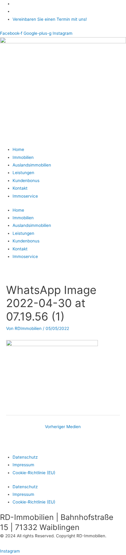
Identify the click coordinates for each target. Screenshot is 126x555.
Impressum (23, 464)
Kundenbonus (26, 180)
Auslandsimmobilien (32, 165)
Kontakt (20, 188)
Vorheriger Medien (63, 426)
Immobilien (23, 157)
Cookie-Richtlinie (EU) (34, 472)
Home (18, 149)
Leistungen (23, 172)
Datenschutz (25, 457)
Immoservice (25, 196)
